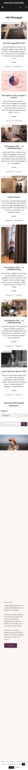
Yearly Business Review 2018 (14, 371)
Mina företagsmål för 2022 (14, 43)
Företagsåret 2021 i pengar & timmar (14, 96)
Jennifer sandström (14, 3)
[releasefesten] (14, 197)
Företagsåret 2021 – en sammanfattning (14, 147)
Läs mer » (14, 62)
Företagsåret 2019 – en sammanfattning (14, 321)
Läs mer (10, 645)
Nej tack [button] (11, 767)
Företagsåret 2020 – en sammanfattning (14, 268)
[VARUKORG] (20, 7)
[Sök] (24, 424)
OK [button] (23, 764)
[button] (2, 7)
